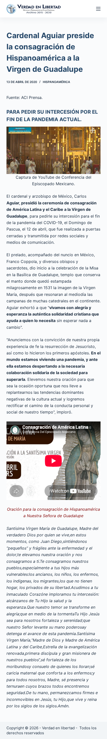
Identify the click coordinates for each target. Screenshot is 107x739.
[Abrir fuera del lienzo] (98, 8)
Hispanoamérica (56, 82)
